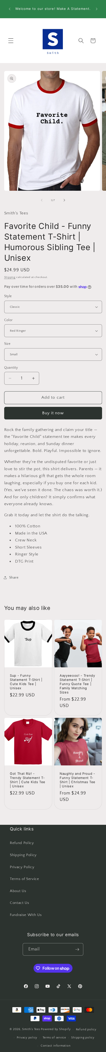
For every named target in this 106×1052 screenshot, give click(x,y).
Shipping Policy (23, 855)
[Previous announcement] (9, 9)
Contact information (56, 1045)
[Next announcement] (96, 9)
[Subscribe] (77, 949)
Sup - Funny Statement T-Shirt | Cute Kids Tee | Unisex (26, 681)
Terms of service (54, 1037)
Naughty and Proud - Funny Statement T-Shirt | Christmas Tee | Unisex (77, 780)
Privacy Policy (22, 867)
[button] (11, 41)
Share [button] (14, 577)
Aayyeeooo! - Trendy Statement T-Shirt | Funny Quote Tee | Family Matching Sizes (77, 683)
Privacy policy (27, 1037)
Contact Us (19, 903)
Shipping (10, 277)
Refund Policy (22, 843)
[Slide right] (64, 200)
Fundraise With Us (26, 915)
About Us (18, 891)
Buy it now (53, 413)
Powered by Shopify (56, 1029)
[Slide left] (41, 200)
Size (7, 344)
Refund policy (86, 1029)
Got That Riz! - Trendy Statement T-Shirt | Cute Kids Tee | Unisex (27, 780)
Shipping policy (82, 1037)
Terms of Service (24, 879)
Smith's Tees (31, 1029)
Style (8, 296)
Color (8, 320)
